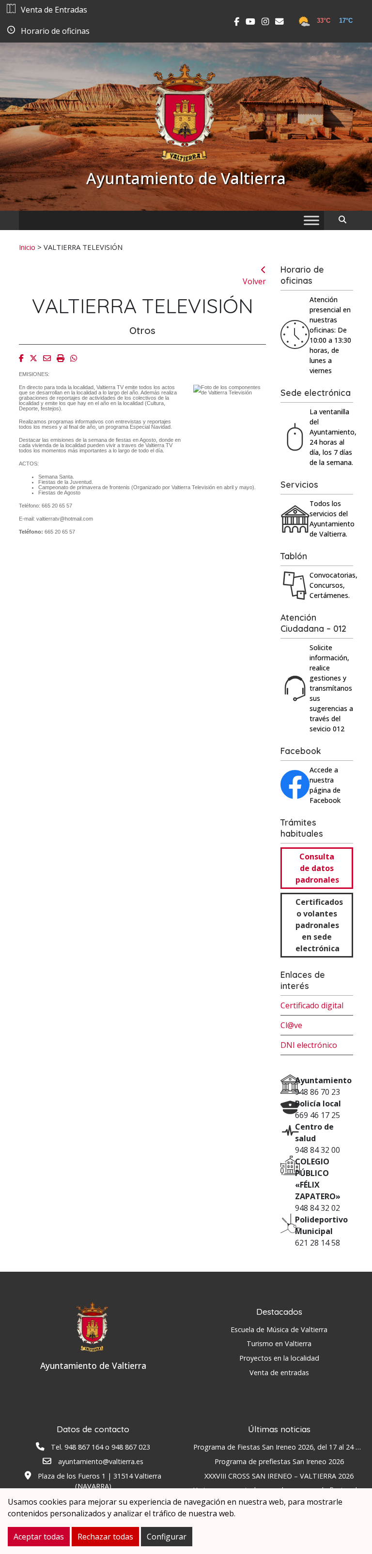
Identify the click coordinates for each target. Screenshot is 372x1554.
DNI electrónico (308, 1045)
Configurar (166, 1536)
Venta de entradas (279, 1372)
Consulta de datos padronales (317, 868)
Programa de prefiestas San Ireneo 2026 (279, 1461)
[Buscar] (346, 219)
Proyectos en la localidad (279, 1358)
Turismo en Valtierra (279, 1343)
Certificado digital (311, 1005)
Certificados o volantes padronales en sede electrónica (319, 925)
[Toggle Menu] (311, 220)
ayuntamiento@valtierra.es (100, 1461)
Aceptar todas (39, 1536)
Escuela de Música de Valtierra (279, 1329)
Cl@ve (291, 1025)
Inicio (27, 247)
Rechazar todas (105, 1536)
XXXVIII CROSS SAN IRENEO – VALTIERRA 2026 (279, 1476)
